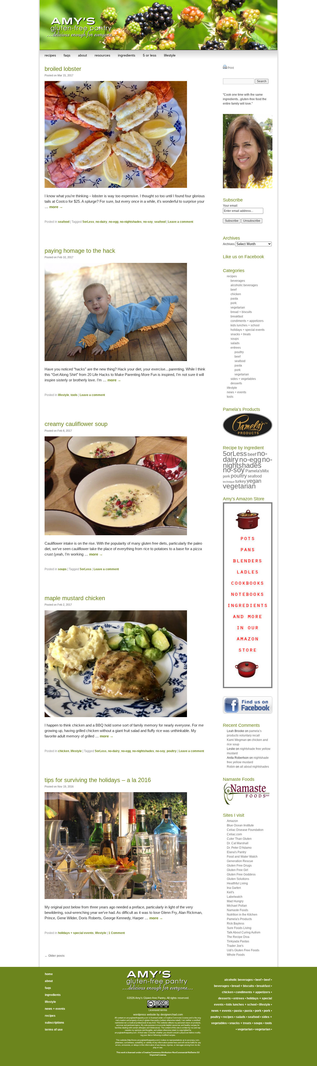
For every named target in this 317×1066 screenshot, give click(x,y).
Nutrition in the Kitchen (242, 914)
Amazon (232, 821)
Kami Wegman (237, 740)
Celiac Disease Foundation (245, 830)
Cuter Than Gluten (239, 839)
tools (74, 395)
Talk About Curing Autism (243, 932)
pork (234, 303)
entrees (236, 347)
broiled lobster (63, 68)
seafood (63, 222)
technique (229, 481)
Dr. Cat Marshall (237, 843)
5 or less (149, 55)
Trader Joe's (235, 946)
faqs (67, 55)
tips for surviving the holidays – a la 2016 (98, 780)
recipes (50, 55)
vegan (254, 481)
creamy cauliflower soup (76, 424)
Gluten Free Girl (237, 870)
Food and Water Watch (242, 856)
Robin (231, 766)
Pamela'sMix (257, 471)
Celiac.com (234, 834)
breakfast (237, 316)
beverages (238, 280)
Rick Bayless (235, 923)
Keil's (230, 892)
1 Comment (116, 933)
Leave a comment (180, 222)
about (82, 55)
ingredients (126, 55)
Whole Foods (236, 954)
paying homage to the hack (80, 250)
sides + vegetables (243, 379)
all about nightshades (254, 766)
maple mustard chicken (75, 598)
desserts (236, 383)
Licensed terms (158, 1010)
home (49, 974)
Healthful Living (237, 883)
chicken (63, 751)
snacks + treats (241, 334)
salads (235, 343)
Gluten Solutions (238, 879)
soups (62, 569)
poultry (172, 751)
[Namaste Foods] (246, 804)
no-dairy (101, 222)
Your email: (230, 205)
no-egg (113, 222)
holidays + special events (76, 933)
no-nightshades (131, 222)
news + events (236, 392)
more (56, 207)
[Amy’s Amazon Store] (247, 687)
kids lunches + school (245, 325)
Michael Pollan (237, 905)
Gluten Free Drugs (239, 865)
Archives (229, 244)
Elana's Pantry (236, 852)
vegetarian (238, 307)
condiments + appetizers (247, 321)
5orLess (88, 222)
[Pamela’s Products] (247, 436)
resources (102, 55)
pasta (234, 298)
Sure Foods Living (239, 928)
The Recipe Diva (238, 937)
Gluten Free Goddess (241, 874)
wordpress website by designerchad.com (158, 1014)
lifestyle (170, 55)
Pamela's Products (239, 919)
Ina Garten (234, 888)
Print (230, 68)
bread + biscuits (241, 312)
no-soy (148, 222)
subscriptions (54, 1022)
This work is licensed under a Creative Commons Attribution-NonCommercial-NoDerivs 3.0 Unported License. (157, 1053)
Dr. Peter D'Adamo (239, 847)
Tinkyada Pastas (238, 941)
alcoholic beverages (244, 285)
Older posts (55, 955)
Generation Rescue (240, 861)
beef (234, 289)
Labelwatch (234, 896)
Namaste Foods (237, 910)
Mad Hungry (235, 901)
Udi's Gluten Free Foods (243, 950)
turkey (240, 481)
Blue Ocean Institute (240, 825)
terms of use (54, 1029)
